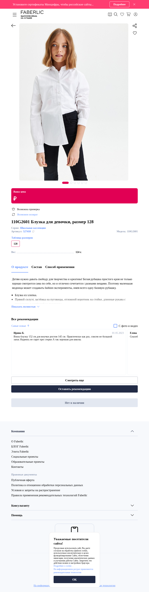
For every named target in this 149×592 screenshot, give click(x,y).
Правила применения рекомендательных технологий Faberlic (49, 495)
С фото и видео (128, 326)
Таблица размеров (22, 237)
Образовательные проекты (27, 462)
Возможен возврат (27, 214)
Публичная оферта (22, 480)
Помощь (16, 515)
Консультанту (20, 506)
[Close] (134, 4)
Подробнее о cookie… (64, 565)
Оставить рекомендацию (74, 389)
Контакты (17, 467)
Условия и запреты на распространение (35, 490)
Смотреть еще (74, 380)
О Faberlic (17, 441)
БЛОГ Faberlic (20, 446)
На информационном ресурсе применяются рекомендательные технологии (73, 571)
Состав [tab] (36, 267)
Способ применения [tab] (59, 267)
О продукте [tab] (19, 267)
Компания (18, 431)
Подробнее (119, 4)
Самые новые (18, 325)
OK (74, 579)
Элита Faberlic (20, 451)
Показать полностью (23, 306)
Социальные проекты (24, 457)
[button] (74, 4)
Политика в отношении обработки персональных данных (47, 485)
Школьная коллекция (33, 228)
